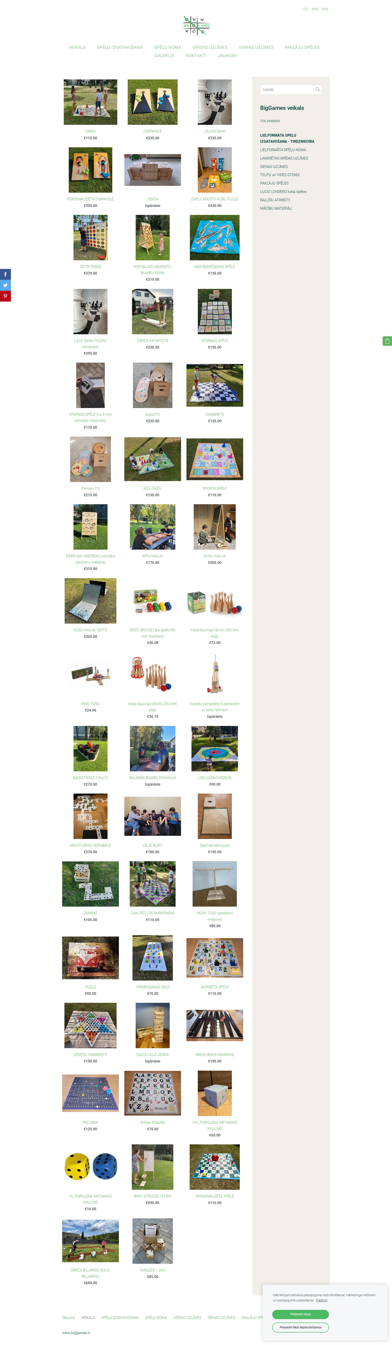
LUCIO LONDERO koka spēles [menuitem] (283, 191)
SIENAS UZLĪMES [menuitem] (256, 47)
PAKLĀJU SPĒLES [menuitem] (302, 47)
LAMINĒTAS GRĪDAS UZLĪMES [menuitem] (284, 158)
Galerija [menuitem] (164, 55)
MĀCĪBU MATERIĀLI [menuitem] (276, 208)
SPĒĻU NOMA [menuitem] (167, 47)
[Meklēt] (318, 89)
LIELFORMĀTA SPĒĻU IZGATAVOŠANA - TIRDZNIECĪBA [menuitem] (287, 138)
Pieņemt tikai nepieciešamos (301, 1327)
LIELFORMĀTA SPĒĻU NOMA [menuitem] (283, 150)
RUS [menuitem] (325, 9)
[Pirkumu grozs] (387, 341)
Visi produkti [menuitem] (270, 121)
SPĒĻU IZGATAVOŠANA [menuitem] (120, 47)
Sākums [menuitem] (68, 1317)
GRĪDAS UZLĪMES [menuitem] (210, 47)
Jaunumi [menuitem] (228, 55)
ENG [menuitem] (315, 9)
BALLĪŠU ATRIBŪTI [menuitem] (275, 200)
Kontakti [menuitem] (196, 55)
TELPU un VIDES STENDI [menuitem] (279, 175)
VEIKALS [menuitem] (77, 47)
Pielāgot (322, 1300)
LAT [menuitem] (305, 9)
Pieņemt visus (300, 1314)
